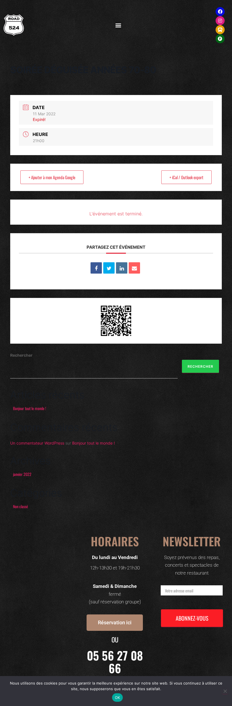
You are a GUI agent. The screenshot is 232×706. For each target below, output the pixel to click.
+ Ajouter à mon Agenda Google (52, 177)
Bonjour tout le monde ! (29, 408)
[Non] (225, 691)
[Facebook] (220, 11)
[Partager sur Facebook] (96, 268)
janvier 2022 (22, 474)
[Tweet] (109, 268)
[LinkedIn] (121, 268)
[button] (118, 25)
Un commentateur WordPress (37, 443)
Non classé (20, 506)
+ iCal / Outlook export (186, 177)
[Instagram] (220, 20)
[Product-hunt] (220, 38)
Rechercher (21, 355)
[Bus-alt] (220, 29)
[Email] (134, 268)
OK (117, 697)
